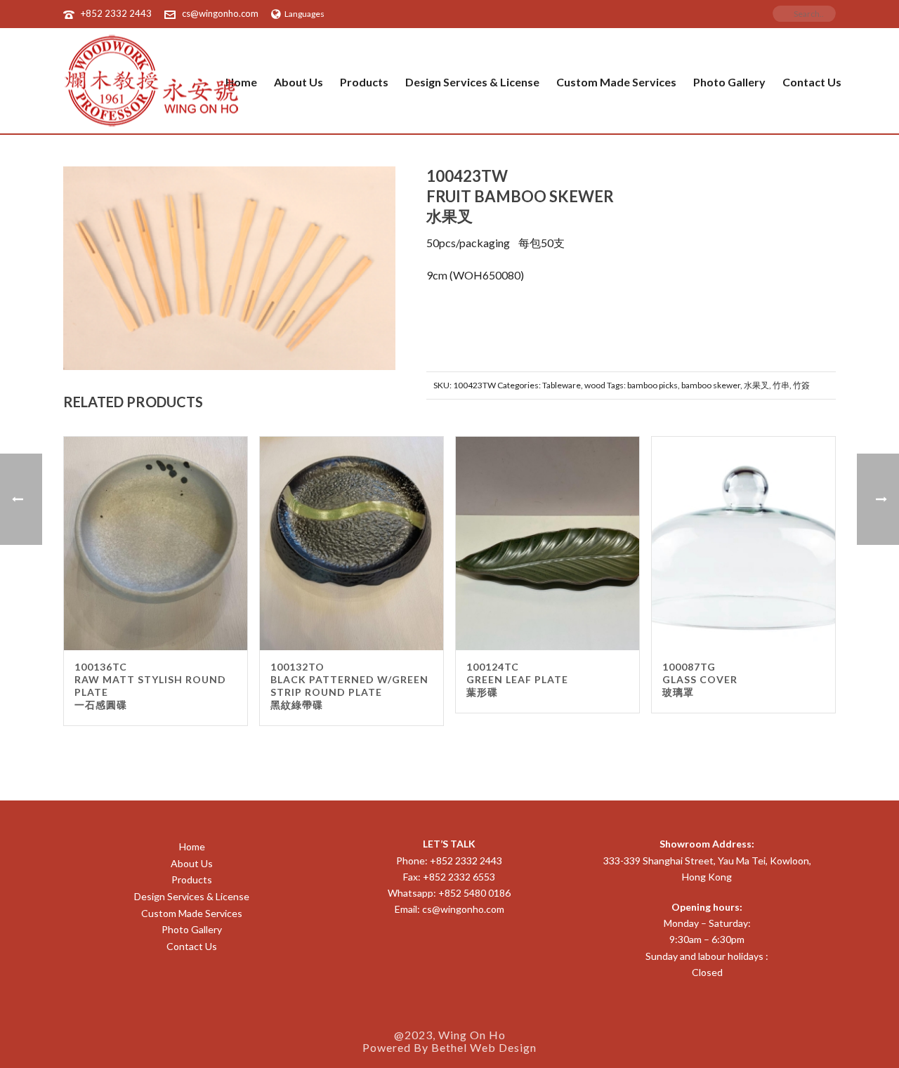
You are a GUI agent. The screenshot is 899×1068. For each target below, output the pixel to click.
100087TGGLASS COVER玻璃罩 (699, 679)
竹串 (781, 385)
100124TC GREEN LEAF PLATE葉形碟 (517, 679)
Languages (304, 13)
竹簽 (801, 385)
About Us (298, 81)
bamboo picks (652, 385)
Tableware (561, 385)
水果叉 (756, 385)
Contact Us (811, 81)
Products (364, 81)
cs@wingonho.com (220, 13)
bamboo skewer (710, 385)
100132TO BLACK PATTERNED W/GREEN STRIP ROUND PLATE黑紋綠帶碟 (349, 686)
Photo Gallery (729, 81)
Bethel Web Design (484, 1047)
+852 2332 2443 (116, 13)
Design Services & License (472, 81)
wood (594, 385)
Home (192, 846)
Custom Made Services (616, 81)
